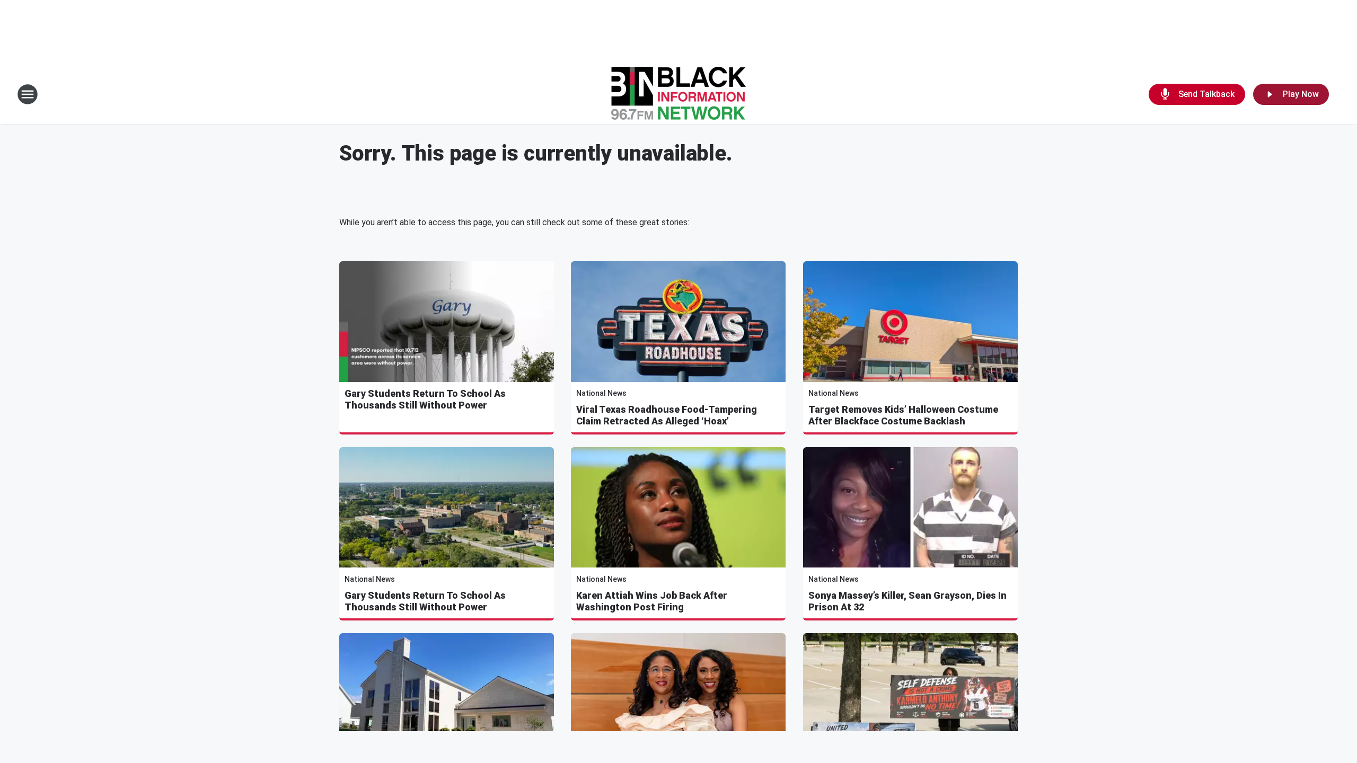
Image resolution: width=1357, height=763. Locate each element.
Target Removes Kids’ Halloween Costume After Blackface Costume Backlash (903, 415)
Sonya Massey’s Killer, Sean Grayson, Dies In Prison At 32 (907, 601)
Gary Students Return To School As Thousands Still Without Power (425, 399)
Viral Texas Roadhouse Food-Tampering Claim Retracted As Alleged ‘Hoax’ (666, 415)
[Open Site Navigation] (27, 94)
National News (601, 393)
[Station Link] (678, 94)
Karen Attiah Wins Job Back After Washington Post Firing (651, 601)
